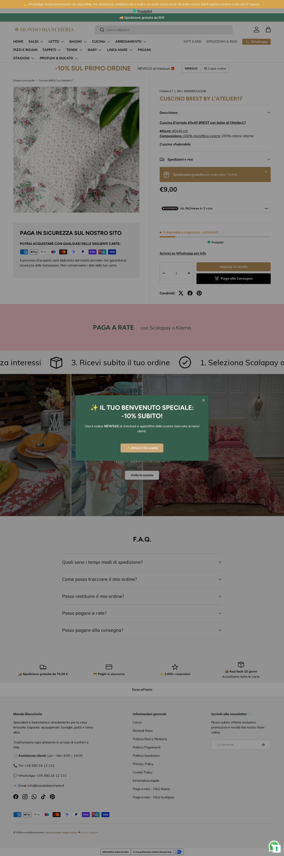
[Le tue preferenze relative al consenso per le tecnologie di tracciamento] (277, 849)
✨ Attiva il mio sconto (142, 448)
